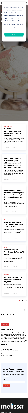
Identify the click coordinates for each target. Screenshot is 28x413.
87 (26, 300)
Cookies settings (14, 31)
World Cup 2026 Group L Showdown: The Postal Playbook (13, 279)
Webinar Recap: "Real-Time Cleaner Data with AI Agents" (14, 252)
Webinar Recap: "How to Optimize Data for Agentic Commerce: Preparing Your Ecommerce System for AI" (14, 195)
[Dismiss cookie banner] (23, 5)
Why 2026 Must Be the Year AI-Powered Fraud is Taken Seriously (13, 224)
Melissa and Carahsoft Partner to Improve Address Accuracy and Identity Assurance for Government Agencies (12, 163)
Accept (14, 34)
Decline (14, 37)
